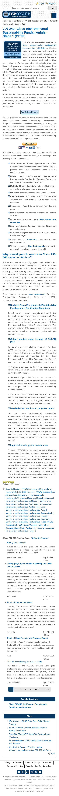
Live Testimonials (36, 246)
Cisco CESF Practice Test (25, 528)
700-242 (17, 495)
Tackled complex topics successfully (24, 662)
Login (41, 3)
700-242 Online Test (26, 492)
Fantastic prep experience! (19, 602)
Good (8, 482)
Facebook (32, 239)
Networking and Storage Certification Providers (22, 788)
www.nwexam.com (37, 294)
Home (5, 21)
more (53, 754)
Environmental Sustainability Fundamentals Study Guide (27, 519)
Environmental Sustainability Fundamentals (22, 522)
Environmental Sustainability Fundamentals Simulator (26, 516)
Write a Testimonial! (39, 538)
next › (37, 689)
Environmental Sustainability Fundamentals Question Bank (28, 513)
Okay (6, 482)
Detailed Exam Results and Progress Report (27, 638)
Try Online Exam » (29, 112)
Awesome (13, 482)
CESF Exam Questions (28, 525)
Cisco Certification (16, 21)
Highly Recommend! (16, 543)
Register (52, 3)
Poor (4, 482)
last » (46, 689)
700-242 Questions (43, 492)
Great (11, 482)
